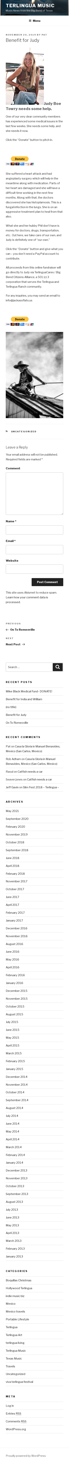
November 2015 (17, 998)
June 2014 (12, 1123)
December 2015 (16, 991)
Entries (13, 1413)
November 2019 (17, 834)
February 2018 (15, 873)
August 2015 (14, 1014)
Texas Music (14, 1358)
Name (11, 521)
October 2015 (15, 1006)
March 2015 (14, 1053)
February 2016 (15, 975)
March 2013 (13, 1241)
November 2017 (16, 881)
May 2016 (12, 959)
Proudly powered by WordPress (26, 1455)
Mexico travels (15, 1311)
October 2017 (15, 889)
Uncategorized (24, 431)
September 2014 (17, 1100)
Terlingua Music (30, 5)
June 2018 (12, 858)
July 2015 (12, 1022)
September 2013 (17, 1194)
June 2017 (12, 897)
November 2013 (16, 1178)
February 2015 (15, 1061)
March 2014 (14, 1147)
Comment (13, 468)
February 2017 (15, 912)
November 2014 (17, 1084)
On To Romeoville (17, 722)
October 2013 (15, 1186)
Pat (44, 34)
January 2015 (14, 1069)
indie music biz (15, 1296)
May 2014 (12, 1131)
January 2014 (14, 1162)
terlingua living (15, 1343)
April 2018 (12, 866)
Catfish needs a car (30, 771)
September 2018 (17, 850)
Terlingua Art (14, 1335)
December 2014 (16, 1077)
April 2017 (12, 905)
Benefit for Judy (16, 715)
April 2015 (12, 1045)
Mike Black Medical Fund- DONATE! (29, 691)
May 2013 (12, 1225)
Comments (16, 1421)
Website (12, 560)
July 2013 (12, 1209)
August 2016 (14, 944)
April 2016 (12, 967)
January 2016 (14, 983)
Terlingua (11, 1327)
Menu (36, 20)
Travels (10, 1366)
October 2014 (15, 1092)
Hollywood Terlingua (19, 1288)
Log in (10, 1405)
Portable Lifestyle (17, 1319)
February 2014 (15, 1155)
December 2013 (16, 1170)
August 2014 (14, 1108)
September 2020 (17, 819)
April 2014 (12, 1139)
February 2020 (15, 826)
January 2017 (14, 920)
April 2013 (12, 1233)
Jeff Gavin (12, 787)
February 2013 (15, 1248)
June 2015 (12, 1030)
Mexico (11, 1303)
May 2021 (12, 811)
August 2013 (14, 1202)
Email (11, 541)
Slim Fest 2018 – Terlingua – (41, 787)
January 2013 (14, 1256)
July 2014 (12, 1116)
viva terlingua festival (19, 1382)
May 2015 (12, 1037)
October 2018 (15, 842)
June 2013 (12, 1217)
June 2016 (12, 951)
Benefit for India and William (24, 699)
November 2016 (17, 936)
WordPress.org (16, 1429)
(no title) (11, 707)
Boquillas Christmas (18, 1280)
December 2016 (16, 928)
